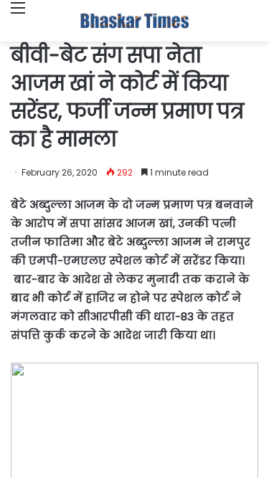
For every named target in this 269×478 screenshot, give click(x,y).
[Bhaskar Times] (134, 21)
